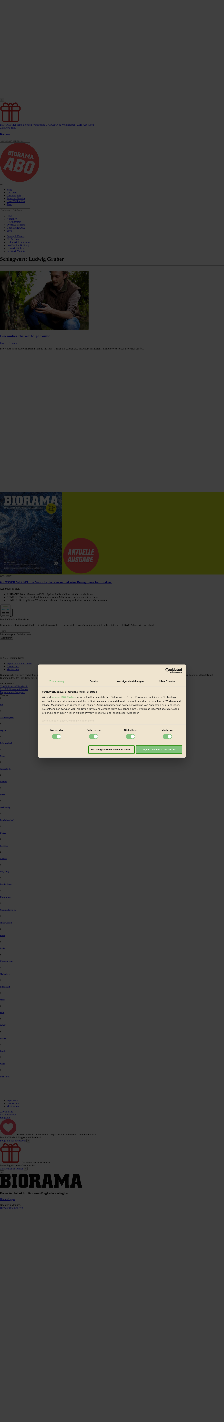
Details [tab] (94, 681)
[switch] (93, 736)
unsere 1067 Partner (63, 697)
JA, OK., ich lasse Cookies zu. (159, 749)
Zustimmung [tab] (56, 681)
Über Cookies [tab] (167, 681)
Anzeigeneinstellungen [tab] (130, 681)
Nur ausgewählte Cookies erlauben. (111, 749)
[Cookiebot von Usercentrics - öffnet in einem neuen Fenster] (167, 670)
